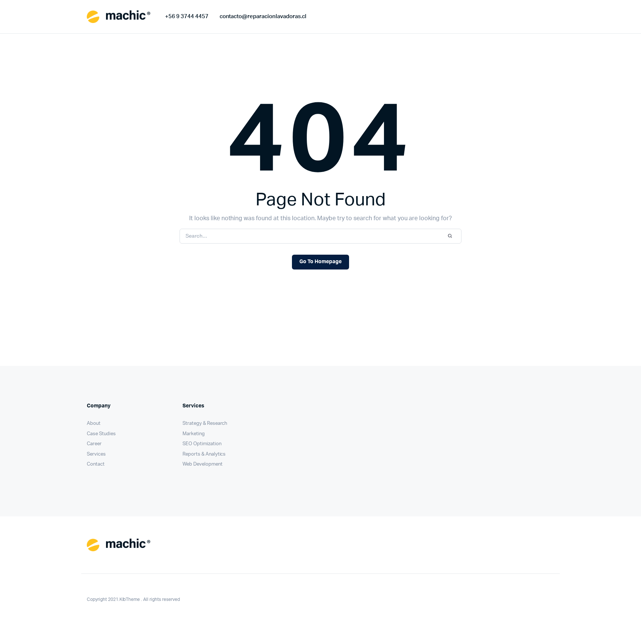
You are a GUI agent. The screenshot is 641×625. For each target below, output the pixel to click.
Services (96, 454)
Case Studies (101, 433)
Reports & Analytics (204, 454)
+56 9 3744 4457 (186, 16)
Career (94, 444)
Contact (96, 464)
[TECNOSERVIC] (118, 16)
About (94, 423)
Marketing (194, 433)
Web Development (203, 464)
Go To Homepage (320, 261)
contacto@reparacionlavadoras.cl (263, 16)
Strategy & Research (205, 423)
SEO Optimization (202, 444)
